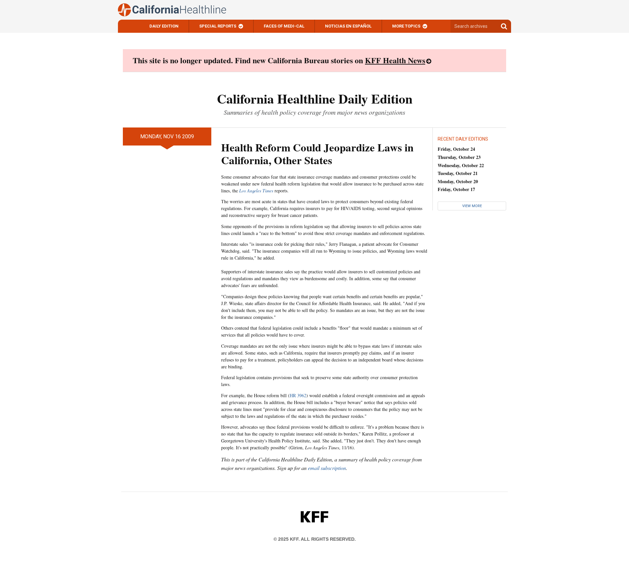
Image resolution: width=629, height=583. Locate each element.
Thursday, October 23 (459, 157)
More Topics (406, 26)
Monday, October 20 (458, 181)
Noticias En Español (348, 26)
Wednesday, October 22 (461, 165)
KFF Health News (395, 60)
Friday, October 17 (456, 189)
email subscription (327, 467)
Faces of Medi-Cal (284, 26)
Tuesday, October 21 (458, 173)
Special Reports (217, 26)
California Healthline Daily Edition (314, 98)
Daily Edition (164, 26)
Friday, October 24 (456, 149)
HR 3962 (298, 395)
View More (472, 206)
